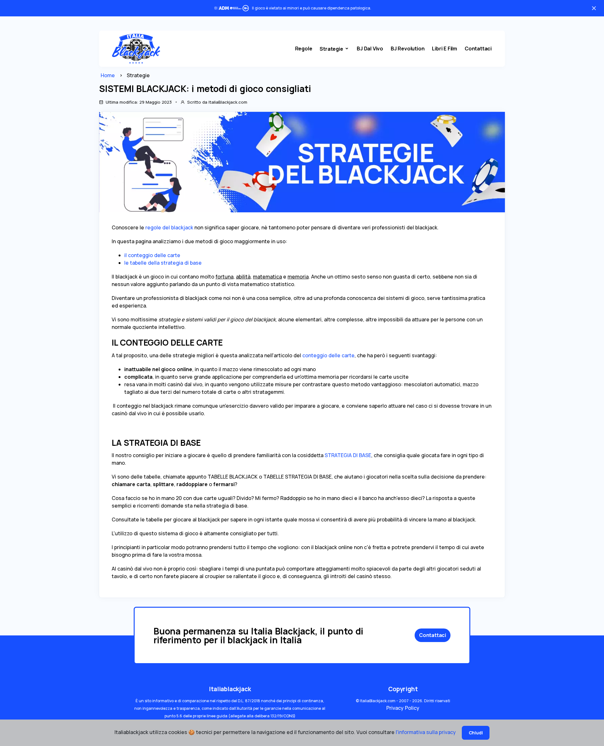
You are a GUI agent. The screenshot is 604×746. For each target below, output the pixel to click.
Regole (303, 48)
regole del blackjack (169, 227)
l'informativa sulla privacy (426, 732)
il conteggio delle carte (152, 255)
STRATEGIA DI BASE (348, 455)
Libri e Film (444, 48)
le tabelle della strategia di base (163, 262)
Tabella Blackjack (336, 88)
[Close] (594, 8)
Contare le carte (335, 72)
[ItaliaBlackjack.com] (136, 48)
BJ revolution (407, 48)
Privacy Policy (402, 707)
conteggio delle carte (328, 355)
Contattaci (478, 48)
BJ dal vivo (370, 48)
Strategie (332, 48)
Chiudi (476, 733)
